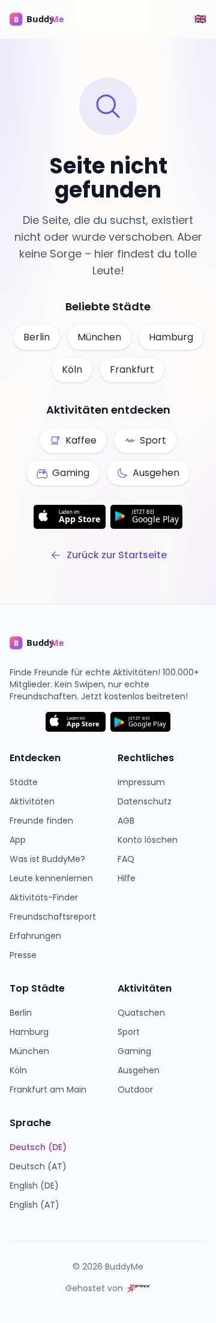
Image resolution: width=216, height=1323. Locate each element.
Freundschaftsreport (53, 917)
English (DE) (34, 1186)
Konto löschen (148, 840)
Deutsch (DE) (38, 1147)
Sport (129, 1032)
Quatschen (141, 1013)
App (18, 840)
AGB (126, 821)
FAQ (126, 859)
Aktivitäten (32, 801)
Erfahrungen (35, 936)
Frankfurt (132, 369)
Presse (23, 955)
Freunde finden (41, 821)
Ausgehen (139, 1070)
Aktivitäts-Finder (44, 897)
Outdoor (135, 1089)
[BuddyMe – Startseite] (46, 19)
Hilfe (127, 878)
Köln (72, 369)
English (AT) (34, 1205)
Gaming (134, 1051)
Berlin (36, 337)
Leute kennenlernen (51, 878)
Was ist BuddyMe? (47, 859)
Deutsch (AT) (38, 1166)
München (99, 337)
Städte (24, 782)
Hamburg (171, 337)
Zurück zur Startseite (117, 555)
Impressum (141, 782)
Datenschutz (145, 801)
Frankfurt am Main (48, 1089)
